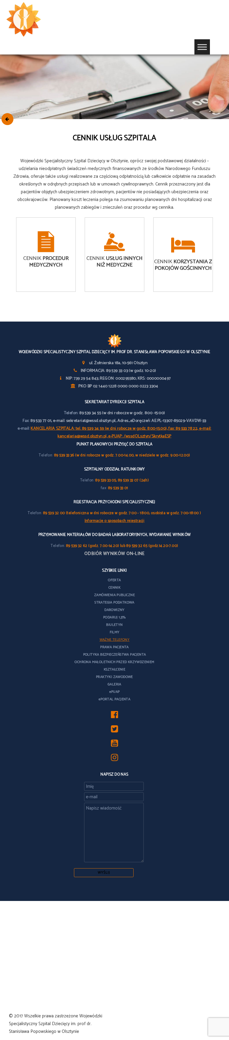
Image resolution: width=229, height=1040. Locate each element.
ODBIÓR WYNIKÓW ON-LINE (114, 553)
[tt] (114, 730)
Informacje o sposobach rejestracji (115, 521)
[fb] (114, 716)
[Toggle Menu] (202, 47)
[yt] (114, 745)
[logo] (33, 19)
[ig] (114, 759)
